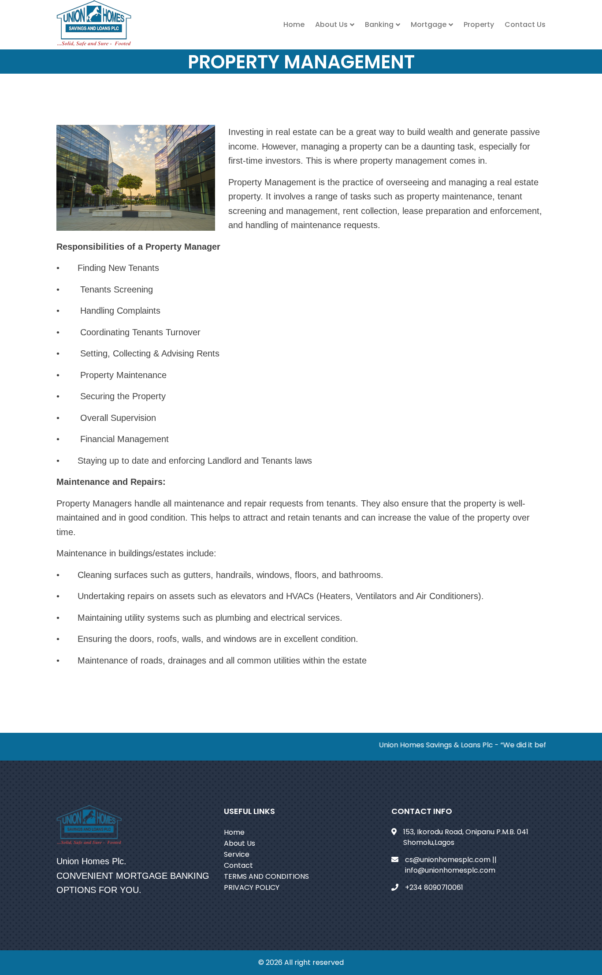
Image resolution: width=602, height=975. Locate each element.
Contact (238, 865)
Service (236, 854)
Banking (379, 24)
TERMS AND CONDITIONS (266, 876)
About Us (331, 24)
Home (294, 24)
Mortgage (428, 24)
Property (479, 24)
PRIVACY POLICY (251, 887)
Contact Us (525, 24)
